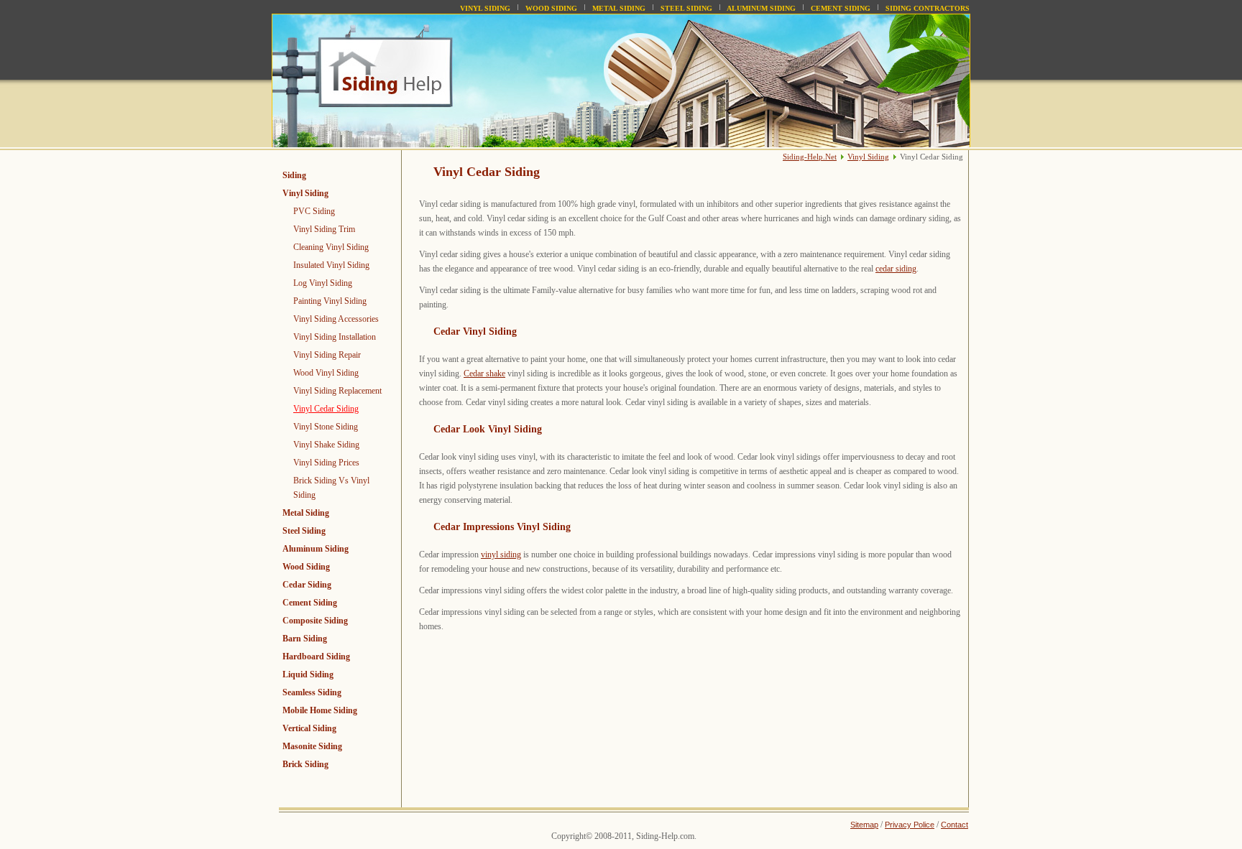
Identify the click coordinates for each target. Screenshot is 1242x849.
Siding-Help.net (810, 156)
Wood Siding (551, 8)
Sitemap (864, 824)
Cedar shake (484, 373)
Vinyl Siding (485, 8)
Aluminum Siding (761, 8)
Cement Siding (840, 8)
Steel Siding (686, 8)
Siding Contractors (928, 8)
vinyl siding (501, 554)
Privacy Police (909, 824)
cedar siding (895, 269)
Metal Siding (618, 8)
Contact (954, 824)
